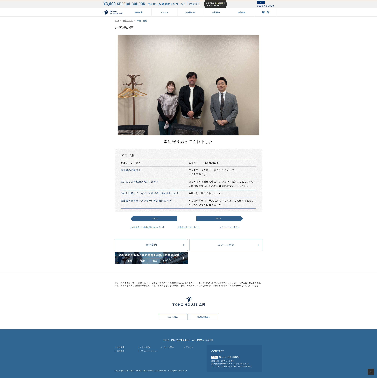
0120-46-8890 (226, 356)
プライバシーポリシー (149, 351)
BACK (155, 219)
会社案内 (151, 244)
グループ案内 (172, 317)
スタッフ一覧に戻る (228, 227)
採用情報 (120, 351)
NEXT (218, 219)
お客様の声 (190, 12)
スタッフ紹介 (226, 244)
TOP (117, 21)
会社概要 (120, 347)
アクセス (164, 12)
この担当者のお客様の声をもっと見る (146, 227)
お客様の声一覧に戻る (187, 227)
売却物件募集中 (203, 317)
